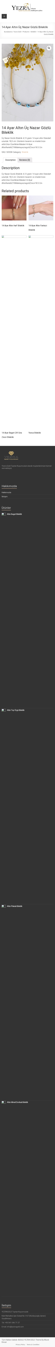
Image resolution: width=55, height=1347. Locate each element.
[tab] (10, 160)
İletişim (5, 497)
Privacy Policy (20, 1344)
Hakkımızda (6, 492)
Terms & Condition (33, 1344)
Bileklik (25, 152)
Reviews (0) (24, 160)
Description (10, 160)
